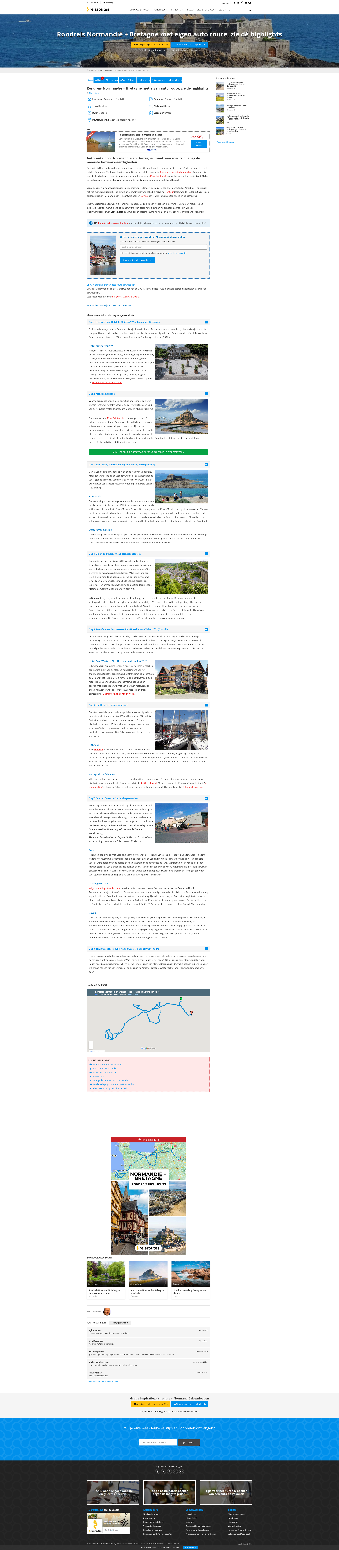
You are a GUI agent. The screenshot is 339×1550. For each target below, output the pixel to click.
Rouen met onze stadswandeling (175, 172)
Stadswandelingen (139, 9)
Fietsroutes (176, 9)
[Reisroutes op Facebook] (234, 3)
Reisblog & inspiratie (152, 1530)
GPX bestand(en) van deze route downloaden (112, 284)
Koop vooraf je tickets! (153, 1522)
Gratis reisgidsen (205, 9)
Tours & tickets (128, 80)
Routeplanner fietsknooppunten (157, 1533)
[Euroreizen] (152, 149)
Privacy (135, 1544)
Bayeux (144, 195)
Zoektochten (149, 1518)
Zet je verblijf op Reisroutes (198, 1526)
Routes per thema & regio (239, 1530)
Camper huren (160, 80)
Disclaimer (150, 1544)
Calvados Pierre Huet (193, 787)
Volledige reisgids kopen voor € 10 (152, 44)
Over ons (190, 1522)
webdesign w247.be (245, 1544)
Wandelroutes (234, 1526)
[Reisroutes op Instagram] (246, 3)
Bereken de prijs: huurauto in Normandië (113, 1084)
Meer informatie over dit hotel (107, 382)
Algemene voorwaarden (123, 1544)
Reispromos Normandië (104, 1068)
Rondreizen (160, 9)
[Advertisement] (148, 1114)
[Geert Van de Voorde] (107, 1311)
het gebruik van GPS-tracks (125, 296)
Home (91, 70)
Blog (221, 9)
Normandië (108, 70)
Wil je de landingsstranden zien (104, 888)
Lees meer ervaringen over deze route (103, 1381)
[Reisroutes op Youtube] (249, 3)
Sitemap (169, 1544)
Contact (176, 1544)
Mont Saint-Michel (159, 176)
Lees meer (176, 1547)
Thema (189, 9)
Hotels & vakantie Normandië (107, 1064)
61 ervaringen (94, 93)
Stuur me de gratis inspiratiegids (191, 44)
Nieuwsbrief (191, 1518)
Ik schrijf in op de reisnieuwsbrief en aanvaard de (155, 253)
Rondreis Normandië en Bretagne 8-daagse (140, 134)
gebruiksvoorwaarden (177, 253)
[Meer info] (229, 10)
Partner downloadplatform (198, 1530)
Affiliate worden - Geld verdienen (201, 1533)
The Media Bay (93, 1544)
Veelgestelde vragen (152, 1526)
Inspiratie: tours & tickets (105, 1072)
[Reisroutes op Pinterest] (242, 3)
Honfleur (169, 191)
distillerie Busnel (148, 783)
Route (90, 80)
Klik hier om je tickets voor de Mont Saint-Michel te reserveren (148, 452)
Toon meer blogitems (225, 142)
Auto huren (177, 80)
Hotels (100, 79)
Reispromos (112, 80)
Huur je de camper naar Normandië (110, 1080)
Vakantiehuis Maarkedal (239, 1533)
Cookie (142, 1544)
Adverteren (93, 2)
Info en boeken (199, 143)
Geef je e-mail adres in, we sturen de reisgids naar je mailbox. (147, 241)
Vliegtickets (145, 80)
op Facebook (103, 1509)
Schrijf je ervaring (120, 1323)
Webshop (109, 2)
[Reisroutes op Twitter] (238, 3)
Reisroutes (98, 9)
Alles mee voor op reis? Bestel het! (109, 1088)
